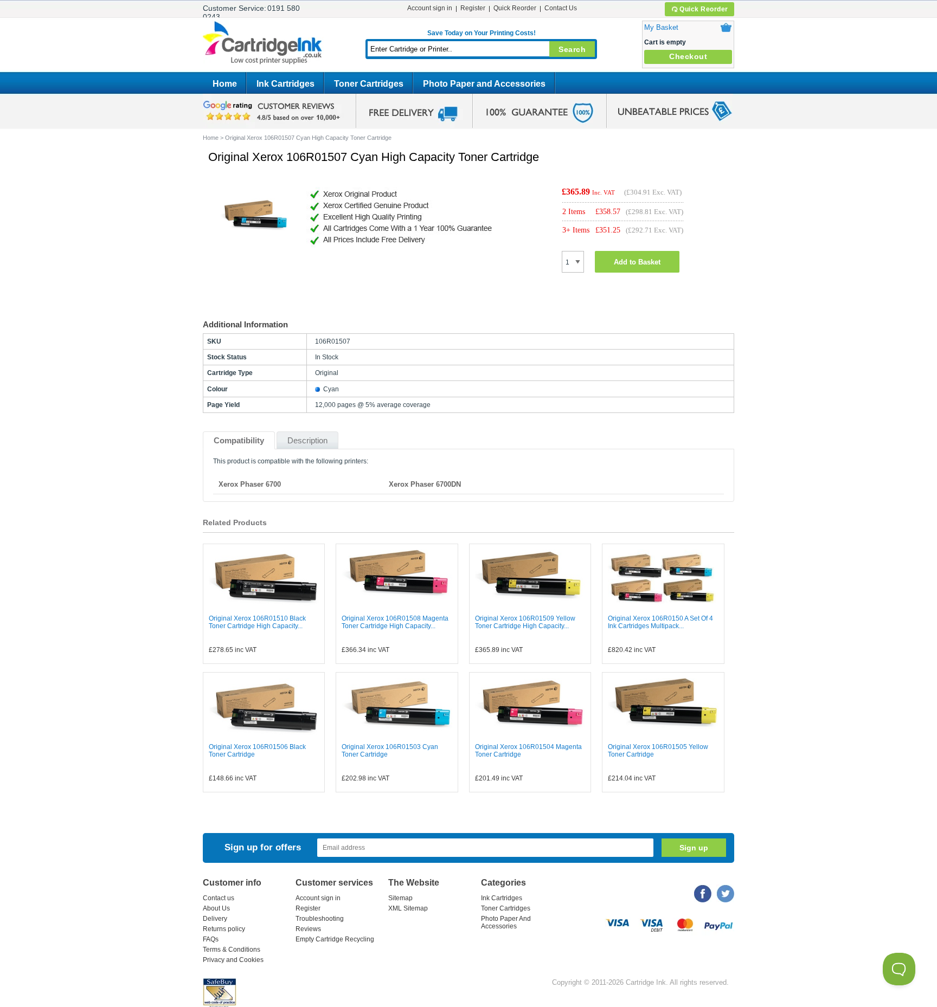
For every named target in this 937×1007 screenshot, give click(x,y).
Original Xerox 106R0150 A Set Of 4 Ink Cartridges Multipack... (660, 622)
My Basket (661, 27)
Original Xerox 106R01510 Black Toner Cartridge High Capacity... (257, 622)
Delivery (215, 918)
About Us (216, 908)
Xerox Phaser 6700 (250, 484)
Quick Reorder (703, 9)
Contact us (218, 898)
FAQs (211, 939)
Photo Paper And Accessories (506, 922)
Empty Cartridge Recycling (335, 939)
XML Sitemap (408, 908)
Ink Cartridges (285, 83)
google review (273, 111)
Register (472, 8)
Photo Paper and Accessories (484, 83)
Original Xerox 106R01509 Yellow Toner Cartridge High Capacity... (525, 622)
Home (225, 83)
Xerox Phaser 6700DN (425, 484)
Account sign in (429, 8)
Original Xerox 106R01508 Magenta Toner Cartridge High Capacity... (395, 622)
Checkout (688, 56)
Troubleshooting (320, 918)
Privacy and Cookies (233, 960)
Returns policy (224, 929)
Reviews (308, 929)
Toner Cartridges (368, 83)
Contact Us (560, 8)
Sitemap (400, 898)
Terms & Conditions (231, 949)
